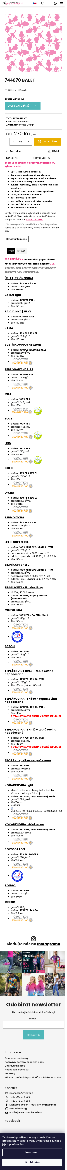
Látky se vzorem (42, 157)
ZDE (52, 263)
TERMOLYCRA (14, 517)
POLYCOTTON (15, 849)
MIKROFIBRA (13, 610)
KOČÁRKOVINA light (19, 785)
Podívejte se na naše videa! (26, 1112)
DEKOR (10, 902)
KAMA (9, 328)
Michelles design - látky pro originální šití (33, 1104)
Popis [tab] (11, 250)
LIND (8, 443)
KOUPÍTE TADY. (34, 219)
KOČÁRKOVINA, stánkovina (24, 824)
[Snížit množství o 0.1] (13, 141)
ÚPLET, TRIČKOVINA (19, 278)
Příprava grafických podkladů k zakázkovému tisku (33, 1077)
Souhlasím (32, 1162)
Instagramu (48, 943)
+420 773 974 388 (20, 1100)
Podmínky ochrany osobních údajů (24, 1062)
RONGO (10, 885)
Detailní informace (16, 239)
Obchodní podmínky (16, 1058)
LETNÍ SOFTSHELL (17, 542)
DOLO (9, 468)
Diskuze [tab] (21, 250)
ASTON (10, 646)
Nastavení (32, 1152)
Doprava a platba (15, 1065)
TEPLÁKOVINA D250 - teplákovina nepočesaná (29, 672)
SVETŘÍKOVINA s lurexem (23, 345)
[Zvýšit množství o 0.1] (28, 141)
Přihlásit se (33, 1034)
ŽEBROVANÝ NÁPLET (19, 369)
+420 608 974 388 (20, 1096)
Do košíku (50, 141)
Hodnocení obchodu (17, 1069)
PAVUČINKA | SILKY (18, 311)
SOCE (8, 418)
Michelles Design (25, 124)
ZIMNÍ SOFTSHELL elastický (24, 587)
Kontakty (10, 1073)
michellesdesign (19, 1108)
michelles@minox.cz (21, 1093)
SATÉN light (13, 295)
